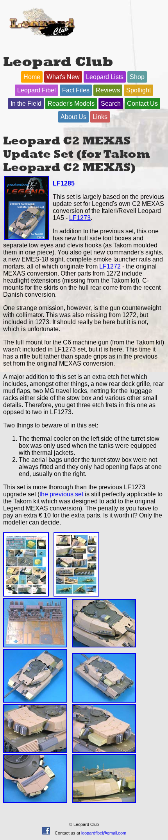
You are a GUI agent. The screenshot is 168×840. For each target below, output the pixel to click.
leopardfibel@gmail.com (103, 833)
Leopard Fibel (36, 90)
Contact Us (142, 103)
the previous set (61, 494)
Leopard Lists (104, 77)
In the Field (26, 103)
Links (100, 117)
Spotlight (138, 90)
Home (31, 77)
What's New (63, 77)
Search (111, 103)
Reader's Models (71, 103)
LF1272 (110, 266)
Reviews (108, 90)
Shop (137, 77)
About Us (73, 117)
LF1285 (64, 183)
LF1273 (80, 218)
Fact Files (75, 90)
